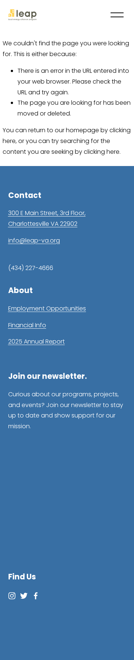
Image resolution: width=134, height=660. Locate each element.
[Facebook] (35, 595)
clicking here (101, 151)
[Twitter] (24, 595)
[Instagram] (12, 595)
